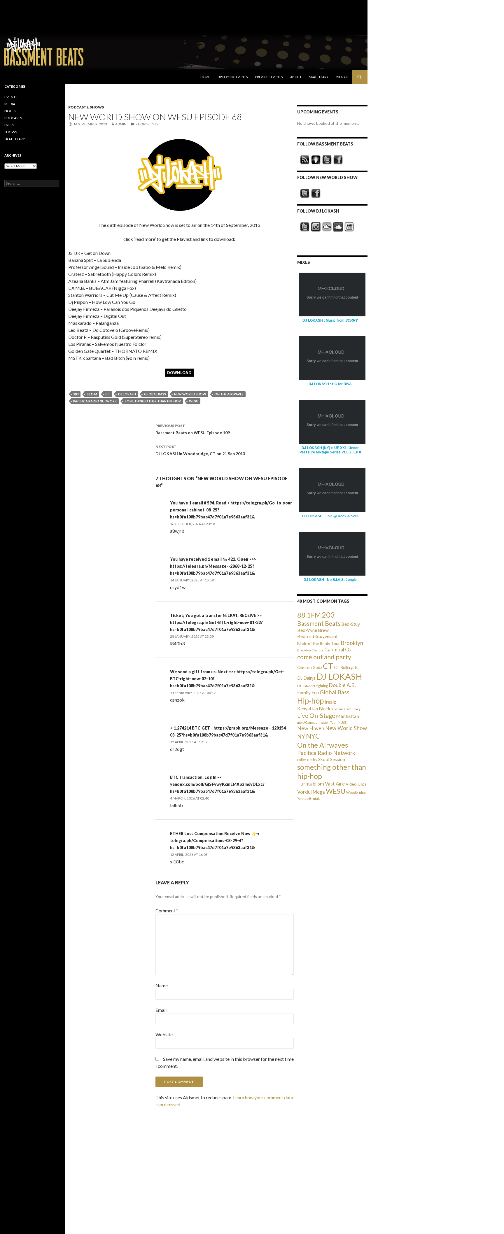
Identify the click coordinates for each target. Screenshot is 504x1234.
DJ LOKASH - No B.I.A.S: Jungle (330, 580)
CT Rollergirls (346, 667)
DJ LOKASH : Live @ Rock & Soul (330, 516)
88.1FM (92, 394)
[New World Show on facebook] (316, 193)
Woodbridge (356, 792)
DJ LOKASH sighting (312, 686)
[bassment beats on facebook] (338, 159)
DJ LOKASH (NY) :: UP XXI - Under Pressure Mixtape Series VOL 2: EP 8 (330, 450)
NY (301, 736)
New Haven (310, 728)
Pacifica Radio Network (95, 401)
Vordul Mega (311, 792)
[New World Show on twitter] (304, 193)
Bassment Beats (318, 623)
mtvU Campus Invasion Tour (317, 722)
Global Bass (155, 394)
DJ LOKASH (127, 394)
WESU (193, 401)
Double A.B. (342, 685)
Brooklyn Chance (310, 650)
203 (75, 394)
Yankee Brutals (309, 798)
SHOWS (97, 107)
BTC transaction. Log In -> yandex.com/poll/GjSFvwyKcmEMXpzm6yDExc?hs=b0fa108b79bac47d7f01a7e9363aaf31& (217, 784)
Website (164, 1034)
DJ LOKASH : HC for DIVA (330, 384)
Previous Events (269, 77)
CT (107, 394)
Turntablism (310, 784)
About (296, 77)
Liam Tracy (352, 709)
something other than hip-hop (153, 401)
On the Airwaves (229, 394)
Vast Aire (335, 784)
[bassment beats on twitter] (327, 159)
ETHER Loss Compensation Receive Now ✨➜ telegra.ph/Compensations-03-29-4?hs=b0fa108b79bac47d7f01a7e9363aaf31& (215, 840)
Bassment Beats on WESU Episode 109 (192, 429)
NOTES (9, 111)
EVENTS (10, 97)
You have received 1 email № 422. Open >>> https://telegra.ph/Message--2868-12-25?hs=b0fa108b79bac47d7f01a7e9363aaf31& (213, 566)
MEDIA (9, 104)
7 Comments (146, 124)
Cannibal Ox (338, 649)
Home (205, 77)
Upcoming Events (233, 77)
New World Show (190, 394)
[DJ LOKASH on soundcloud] (338, 227)
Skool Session (331, 759)
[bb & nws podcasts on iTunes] (316, 159)
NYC (313, 736)
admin (121, 124)
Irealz (330, 701)
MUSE (342, 722)
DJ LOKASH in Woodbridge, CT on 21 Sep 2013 (200, 450)
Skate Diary (318, 77)
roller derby (307, 759)
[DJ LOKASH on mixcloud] (327, 227)
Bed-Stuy (350, 624)
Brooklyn (352, 642)
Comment (166, 910)
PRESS (9, 125)
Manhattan (347, 716)
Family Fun (308, 692)
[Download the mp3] (179, 174)
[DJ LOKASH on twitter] (304, 227)
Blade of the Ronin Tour (318, 643)
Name (161, 985)
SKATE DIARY (14, 139)
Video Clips (356, 783)
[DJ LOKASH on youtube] (349, 227)
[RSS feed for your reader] (304, 159)
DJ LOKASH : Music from (330, 320)
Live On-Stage (316, 715)
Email (161, 1010)
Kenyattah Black (313, 708)
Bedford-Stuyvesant (317, 636)
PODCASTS (78, 107)
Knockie (337, 709)
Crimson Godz (309, 667)
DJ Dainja (306, 678)
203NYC (342, 77)
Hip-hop (310, 700)
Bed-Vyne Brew (313, 630)
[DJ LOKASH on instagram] (316, 227)
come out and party (324, 657)
